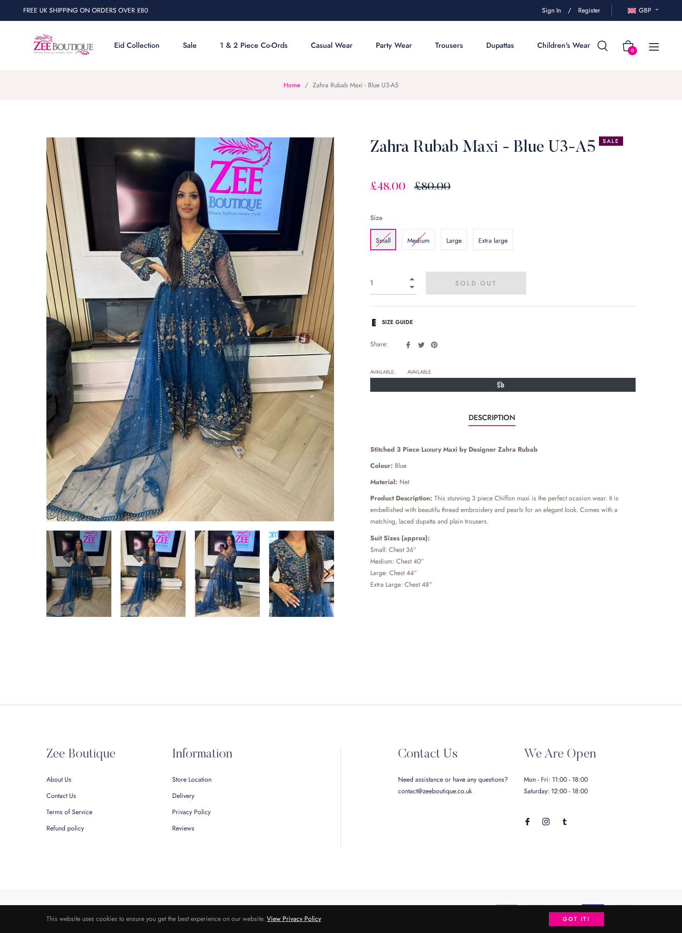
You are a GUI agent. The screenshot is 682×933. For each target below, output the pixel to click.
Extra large (493, 240)
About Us (58, 779)
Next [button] (327, 573)
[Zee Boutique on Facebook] (527, 821)
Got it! (576, 919)
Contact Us (61, 795)
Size (376, 217)
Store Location (192, 779)
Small (383, 240)
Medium (418, 240)
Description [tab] (492, 417)
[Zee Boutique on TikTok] (564, 821)
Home (291, 85)
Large (454, 240)
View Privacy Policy (294, 918)
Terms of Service (69, 811)
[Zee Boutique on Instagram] (546, 821)
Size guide (396, 322)
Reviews (183, 828)
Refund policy (65, 828)
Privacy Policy (191, 811)
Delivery (183, 795)
